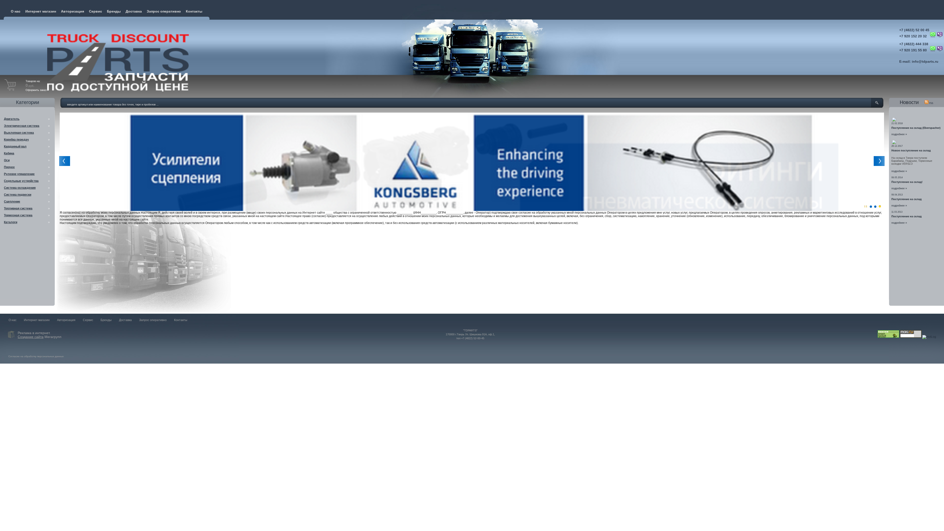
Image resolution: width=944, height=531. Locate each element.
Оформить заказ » (37, 89)
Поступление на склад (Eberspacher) (916, 127)
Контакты (194, 11)
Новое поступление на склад (911, 150)
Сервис (95, 11)
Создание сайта (31, 337)
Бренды (114, 11)
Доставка (134, 11)
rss (931, 103)
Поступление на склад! (907, 181)
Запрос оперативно (164, 11)
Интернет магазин (40, 11)
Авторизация (72, 11)
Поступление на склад (906, 199)
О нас (15, 11)
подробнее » (899, 134)
